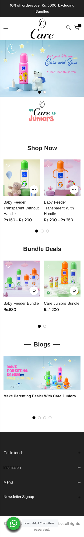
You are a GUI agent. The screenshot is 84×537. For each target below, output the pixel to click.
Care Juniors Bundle (61, 303)
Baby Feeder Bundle (21, 303)
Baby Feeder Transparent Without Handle (21, 208)
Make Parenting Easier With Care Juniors (40, 396)
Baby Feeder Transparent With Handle (59, 208)
